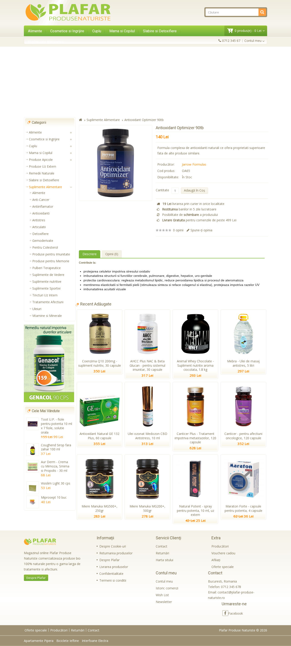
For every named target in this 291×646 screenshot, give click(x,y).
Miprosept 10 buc (54, 497)
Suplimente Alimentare (46, 42)
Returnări (162, 553)
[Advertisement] (145, 82)
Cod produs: (166, 171)
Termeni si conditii (112, 580)
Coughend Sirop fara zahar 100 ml (56, 447)
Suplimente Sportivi (46, 288)
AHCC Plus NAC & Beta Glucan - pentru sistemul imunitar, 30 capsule (147, 365)
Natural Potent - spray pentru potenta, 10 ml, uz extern (195, 510)
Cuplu (96, 31)
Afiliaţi (215, 560)
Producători (220, 546)
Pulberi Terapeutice (46, 268)
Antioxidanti (41, 213)
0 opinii (178, 230)
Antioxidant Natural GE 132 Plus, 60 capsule (99, 436)
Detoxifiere (40, 234)
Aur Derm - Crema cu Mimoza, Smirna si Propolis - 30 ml (55, 466)
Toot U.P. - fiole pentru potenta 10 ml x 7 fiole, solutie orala (56, 425)
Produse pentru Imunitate (51, 254)
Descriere (90, 254)
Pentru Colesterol (45, 247)
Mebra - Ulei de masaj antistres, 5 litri (243, 363)
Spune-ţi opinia (201, 230)
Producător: (166, 164)
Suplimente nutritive (46, 281)
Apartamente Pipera (38, 640)
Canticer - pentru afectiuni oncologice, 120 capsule (243, 436)
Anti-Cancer (40, 199)
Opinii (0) (111, 254)
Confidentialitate (111, 573)
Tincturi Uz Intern (45, 295)
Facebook (235, 613)
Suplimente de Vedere (48, 275)
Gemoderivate (42, 240)
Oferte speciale (222, 567)
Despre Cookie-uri (112, 546)
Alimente (35, 31)
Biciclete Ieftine (67, 640)
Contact (161, 546)
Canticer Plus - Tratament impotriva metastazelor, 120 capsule (195, 438)
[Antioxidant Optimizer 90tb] (115, 163)
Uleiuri (36, 309)
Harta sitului (164, 560)
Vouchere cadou (223, 553)
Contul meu (164, 581)
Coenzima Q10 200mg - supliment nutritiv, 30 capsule (99, 363)
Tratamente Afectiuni (47, 302)
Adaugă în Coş (194, 190)
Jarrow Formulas (194, 164)
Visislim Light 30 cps (55, 483)
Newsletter (164, 602)
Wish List (162, 595)
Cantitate (162, 190)
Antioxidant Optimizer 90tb (144, 120)
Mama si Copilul (122, 31)
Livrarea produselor (113, 567)
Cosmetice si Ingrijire (67, 31)
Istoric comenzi (167, 588)
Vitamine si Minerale (47, 315)
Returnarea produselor (116, 553)
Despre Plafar (36, 578)
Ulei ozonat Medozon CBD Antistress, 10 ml (147, 436)
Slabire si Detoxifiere (160, 31)
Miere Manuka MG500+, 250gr (99, 508)
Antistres (38, 220)
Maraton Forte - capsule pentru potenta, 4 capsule (243, 508)
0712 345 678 (231, 587)
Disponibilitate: (168, 177)
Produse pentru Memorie (50, 261)
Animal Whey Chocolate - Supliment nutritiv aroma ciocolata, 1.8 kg (195, 365)
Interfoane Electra (95, 640)
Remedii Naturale (41, 173)
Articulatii (39, 227)
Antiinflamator (42, 206)
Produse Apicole (41, 159)
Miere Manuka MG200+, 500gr (147, 508)
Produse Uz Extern (42, 166)
